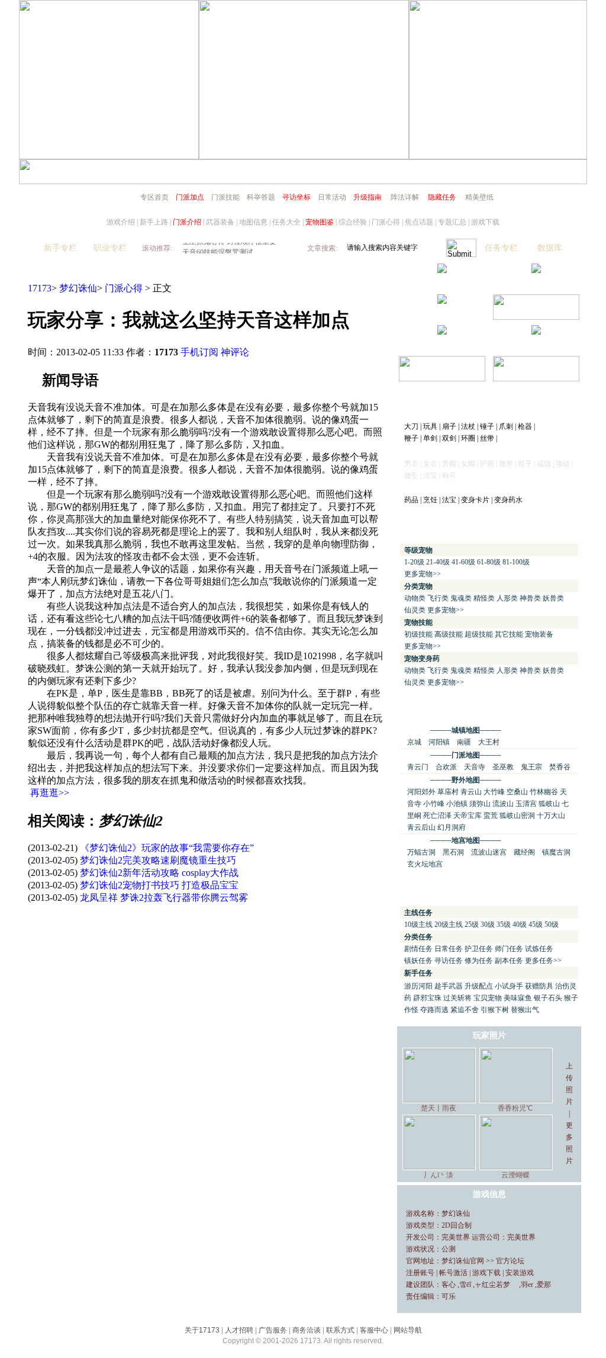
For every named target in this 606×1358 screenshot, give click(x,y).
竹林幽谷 (544, 792)
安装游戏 (519, 1273)
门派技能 (225, 197)
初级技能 (418, 634)
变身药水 (508, 500)
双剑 (449, 438)
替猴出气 (525, 1010)
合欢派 (446, 767)
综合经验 (353, 222)
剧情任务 (418, 949)
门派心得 (386, 222)
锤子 (487, 426)
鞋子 (525, 464)
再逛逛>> (49, 793)
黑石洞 (453, 852)
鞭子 (411, 438)
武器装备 (220, 222)
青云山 (471, 792)
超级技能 (479, 634)
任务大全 (286, 222)
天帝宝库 (467, 815)
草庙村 (448, 792)
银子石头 (548, 998)
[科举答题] (536, 317)
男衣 (411, 464)
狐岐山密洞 (517, 815)
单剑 (430, 438)
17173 (39, 288)
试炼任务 (539, 949)
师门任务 (509, 949)
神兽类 (530, 598)
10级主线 (418, 924)
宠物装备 (539, 634)
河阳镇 (439, 742)
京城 (414, 742)
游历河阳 (418, 986)
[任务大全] (442, 331)
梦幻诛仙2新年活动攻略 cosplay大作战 (159, 873)
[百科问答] (536, 378)
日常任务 (448, 949)
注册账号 (420, 1273)
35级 (504, 924)
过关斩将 (457, 998)
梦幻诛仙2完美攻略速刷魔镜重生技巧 (158, 860)
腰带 (506, 464)
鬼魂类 (461, 598)
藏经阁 (524, 852)
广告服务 (273, 1330)
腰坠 (411, 475)
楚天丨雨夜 (438, 1108)
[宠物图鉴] (442, 301)
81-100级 (516, 562)
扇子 (449, 426)
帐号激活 (453, 1273)
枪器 (525, 426)
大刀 (411, 426)
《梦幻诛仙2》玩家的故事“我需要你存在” (167, 848)
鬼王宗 (531, 767)
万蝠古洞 (421, 852)
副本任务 (509, 960)
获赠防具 (539, 986)
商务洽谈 (306, 1330)
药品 (411, 500)
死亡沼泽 (437, 815)
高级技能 (448, 634)
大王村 (488, 742)
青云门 (417, 767)
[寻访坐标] (536, 331)
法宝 (449, 500)
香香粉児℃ (515, 1108)
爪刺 (506, 426)
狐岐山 (549, 804)
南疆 (464, 742)
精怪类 (484, 598)
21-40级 (438, 562)
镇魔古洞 (556, 852)
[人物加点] (536, 270)
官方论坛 (510, 1261)
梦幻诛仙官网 (462, 1261)
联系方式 (340, 1330)
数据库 (549, 247)
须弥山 (480, 804)
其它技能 (509, 634)
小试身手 (509, 986)
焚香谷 (559, 767)
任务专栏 (501, 247)
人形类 (507, 598)
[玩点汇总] (442, 378)
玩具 (430, 426)
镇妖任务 (418, 960)
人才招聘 (239, 1330)
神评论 (235, 352)
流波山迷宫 (489, 852)
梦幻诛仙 (78, 288)
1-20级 (414, 562)
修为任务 (479, 960)
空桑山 (517, 792)
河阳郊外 (421, 792)
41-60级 (463, 562)
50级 (551, 924)
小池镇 (457, 804)
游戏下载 (485, 222)
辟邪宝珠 (427, 998)
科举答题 (261, 197)
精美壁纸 (479, 197)
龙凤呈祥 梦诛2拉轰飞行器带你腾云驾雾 (164, 898)
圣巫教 (503, 767)
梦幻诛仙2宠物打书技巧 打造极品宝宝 (159, 885)
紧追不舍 (464, 1010)
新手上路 (154, 222)
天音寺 (474, 767)
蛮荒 (490, 815)
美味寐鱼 (518, 998)
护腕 (487, 464)
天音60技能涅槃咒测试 (217, 248)
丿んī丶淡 (438, 1175)
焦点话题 (419, 222)
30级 (488, 924)
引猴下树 (495, 1010)
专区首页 (154, 197)
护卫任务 (479, 949)
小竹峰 (433, 804)
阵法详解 (405, 197)
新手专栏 (60, 247)
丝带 (487, 438)
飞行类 (438, 598)
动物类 (415, 598)
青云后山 (421, 827)
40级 (519, 924)
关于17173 (202, 1330)
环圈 (468, 438)
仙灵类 (415, 610)
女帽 (468, 464)
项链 (563, 464)
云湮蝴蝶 (515, 1175)
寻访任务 (448, 960)
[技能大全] (442, 270)
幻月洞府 (451, 827)
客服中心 (374, 1330)
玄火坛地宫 (425, 864)
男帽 (449, 464)
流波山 (503, 804)
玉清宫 (526, 804)
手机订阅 (199, 352)
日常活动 (332, 197)
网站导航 (408, 1330)
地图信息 (253, 222)
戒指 (544, 464)
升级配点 (479, 986)
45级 (535, 924)
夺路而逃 (434, 1010)
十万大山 (551, 815)
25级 (472, 924)
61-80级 (489, 562)
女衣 (430, 464)
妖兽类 (553, 598)
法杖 (468, 426)
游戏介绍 (121, 222)
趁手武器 (448, 986)
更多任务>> (543, 960)
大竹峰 (494, 792)
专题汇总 (452, 222)
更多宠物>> (422, 574)
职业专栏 (110, 247)
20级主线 (448, 924)
